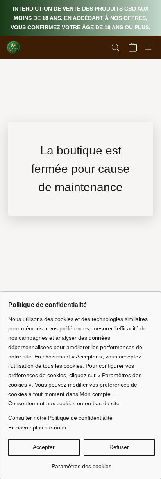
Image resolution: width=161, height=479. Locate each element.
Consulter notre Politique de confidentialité (60, 418)
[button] (14, 47)
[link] (81, 463)
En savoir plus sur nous (37, 427)
